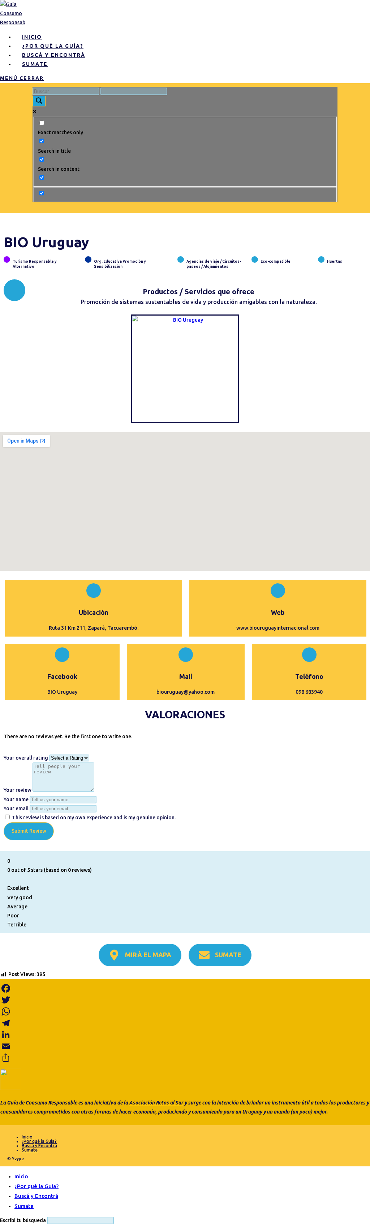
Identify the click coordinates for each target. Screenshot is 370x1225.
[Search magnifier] (39, 101)
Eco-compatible (276, 261)
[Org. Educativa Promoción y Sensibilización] (88, 259)
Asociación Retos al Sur (156, 1103)
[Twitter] (185, 1000)
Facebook (62, 676)
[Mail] (185, 654)
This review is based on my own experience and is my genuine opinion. (94, 817)
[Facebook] (62, 654)
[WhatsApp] (185, 1011)
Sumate (30, 1150)
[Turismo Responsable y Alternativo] (7, 259)
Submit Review (29, 831)
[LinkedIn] (185, 1034)
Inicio (27, 1137)
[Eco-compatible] (254, 259)
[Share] (185, 1058)
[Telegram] (185, 1023)
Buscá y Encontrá (39, 1145)
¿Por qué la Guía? (39, 1141)
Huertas (334, 261)
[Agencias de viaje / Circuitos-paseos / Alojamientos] (180, 259)
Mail (185, 676)
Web (278, 612)
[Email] (185, 1046)
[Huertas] (321, 259)
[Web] (278, 590)
